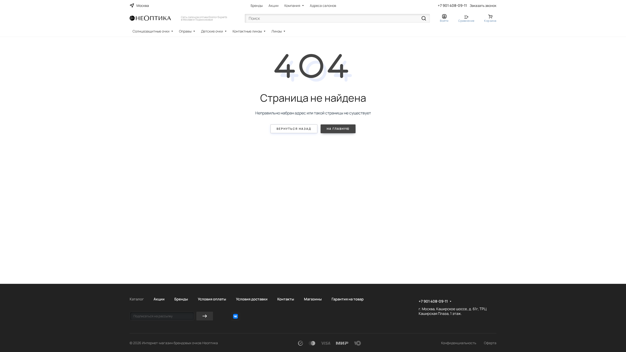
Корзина (490, 20)
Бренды (257, 5)
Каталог (137, 299)
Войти (444, 20)
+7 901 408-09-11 (452, 5)
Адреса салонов (323, 5)
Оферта (490, 343)
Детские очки (212, 31)
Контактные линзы (247, 31)
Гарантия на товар (348, 299)
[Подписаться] (204, 316)
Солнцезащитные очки (151, 31)
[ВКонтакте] (235, 316)
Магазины (313, 299)
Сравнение (466, 20)
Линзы (276, 31)
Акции (273, 5)
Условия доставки (252, 299)
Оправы (185, 31)
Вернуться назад (294, 129)
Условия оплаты (212, 299)
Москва (142, 5)
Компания (292, 5)
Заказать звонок (483, 5)
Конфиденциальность (458, 343)
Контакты (285, 299)
